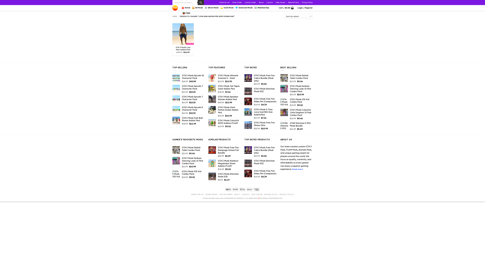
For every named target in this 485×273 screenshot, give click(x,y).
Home (187, 8)
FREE (188, 13)
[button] (286, 8)
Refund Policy (293, 2)
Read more (297, 169)
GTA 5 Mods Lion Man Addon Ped (183, 48)
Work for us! (224, 2)
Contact (269, 2)
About (261, 2)
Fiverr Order (237, 2)
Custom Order (250, 2)
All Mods (199, 8)
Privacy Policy (307, 2)
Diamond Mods (246, 8)
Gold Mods (229, 8)
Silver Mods (213, 8)
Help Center (280, 2)
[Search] (201, 2)
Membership (263, 8)
